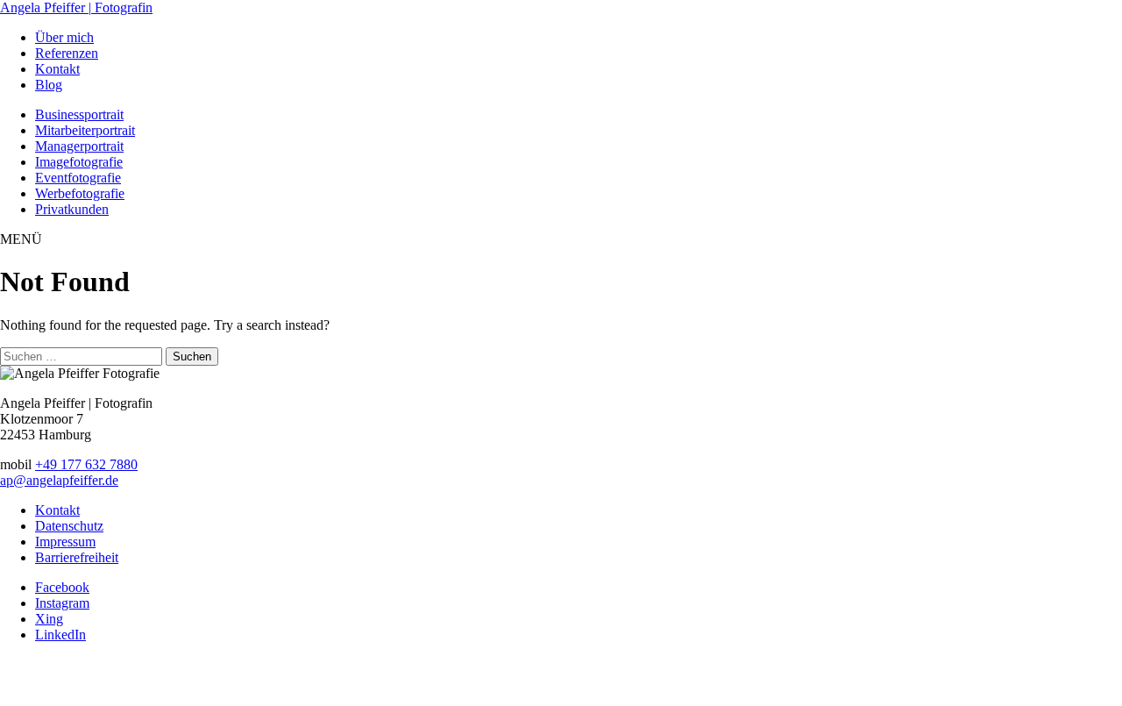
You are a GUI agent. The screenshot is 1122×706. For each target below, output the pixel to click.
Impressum (65, 541)
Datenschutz (69, 525)
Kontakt (57, 510)
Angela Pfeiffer (76, 7)
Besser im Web (655, 681)
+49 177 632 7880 (86, 464)
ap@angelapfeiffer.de (59, 480)
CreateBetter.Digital (558, 681)
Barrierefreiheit (76, 557)
